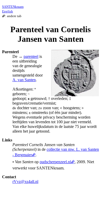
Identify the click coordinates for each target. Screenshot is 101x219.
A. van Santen (24, 80)
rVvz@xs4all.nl (25, 181)
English (7, 11)
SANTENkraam (13, 7)
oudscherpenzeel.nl (55, 162)
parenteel (31, 56)
